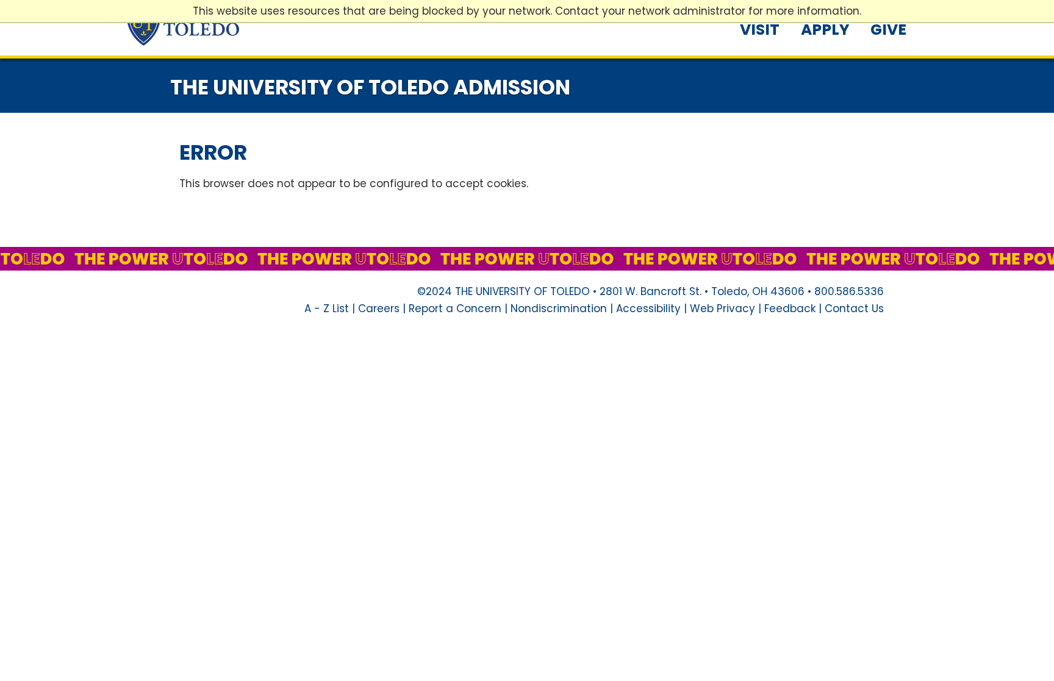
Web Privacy (722, 308)
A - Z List (326, 308)
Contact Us (854, 308)
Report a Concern (455, 308)
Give (888, 29)
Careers (379, 308)
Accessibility (648, 308)
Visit (760, 29)
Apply (825, 29)
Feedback (790, 308)
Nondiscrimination (559, 308)
